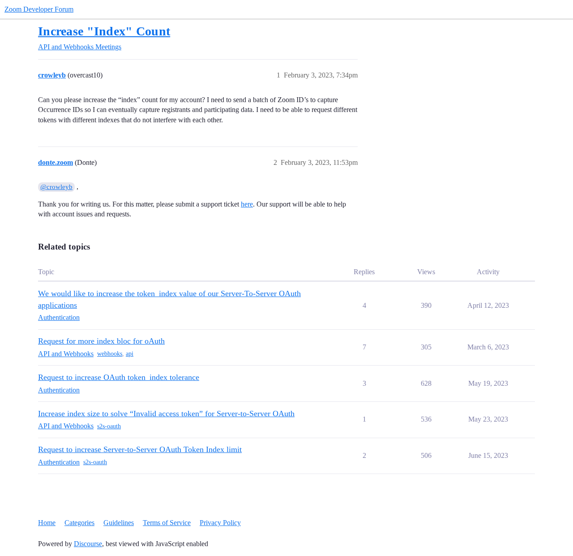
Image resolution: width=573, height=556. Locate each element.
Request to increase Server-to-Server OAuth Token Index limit (140, 449)
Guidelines (118, 522)
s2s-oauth (109, 426)
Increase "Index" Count (104, 31)
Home (47, 522)
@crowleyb (56, 186)
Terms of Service (167, 522)
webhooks (109, 353)
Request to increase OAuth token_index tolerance (118, 377)
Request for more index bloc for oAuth (101, 340)
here (247, 204)
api (129, 353)
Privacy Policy (220, 522)
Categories (79, 522)
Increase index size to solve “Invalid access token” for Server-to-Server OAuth (166, 413)
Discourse (88, 543)
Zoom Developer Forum (38, 9)
